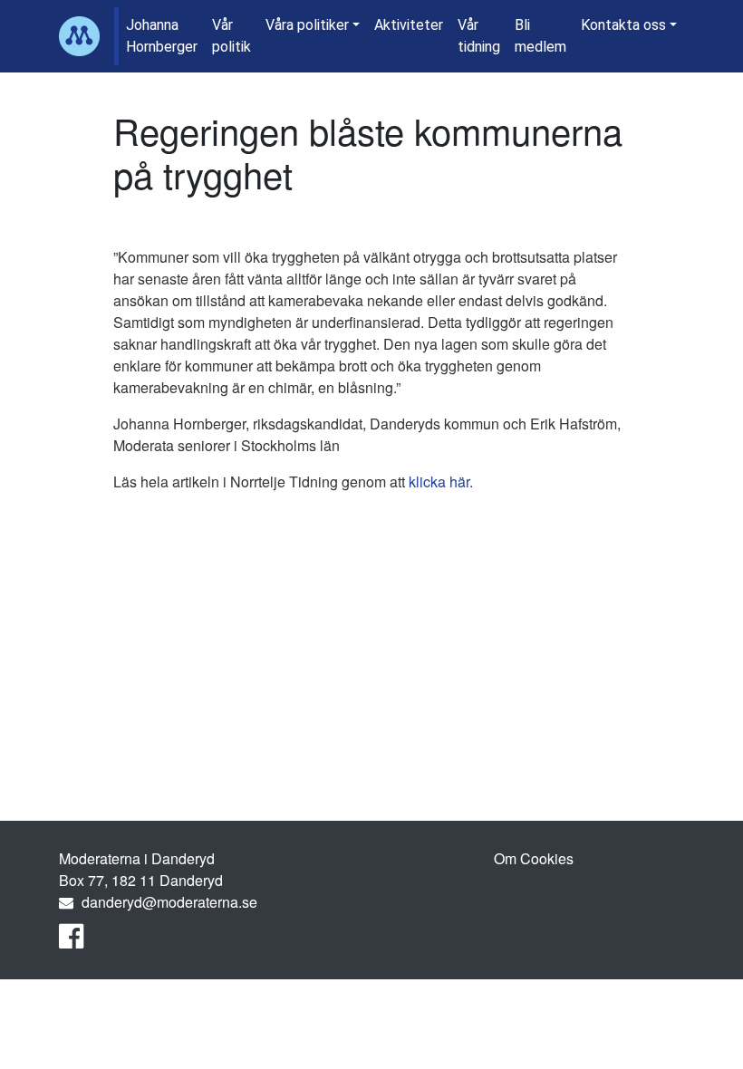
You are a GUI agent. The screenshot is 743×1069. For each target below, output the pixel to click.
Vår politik (231, 35)
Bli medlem (540, 35)
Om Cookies (534, 858)
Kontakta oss (623, 25)
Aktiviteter (408, 25)
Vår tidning (479, 35)
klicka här (439, 481)
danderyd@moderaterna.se (169, 901)
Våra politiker (307, 25)
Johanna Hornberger (162, 35)
